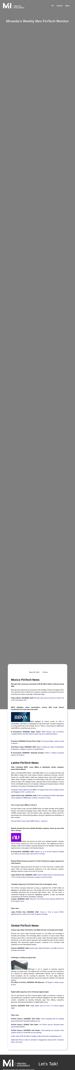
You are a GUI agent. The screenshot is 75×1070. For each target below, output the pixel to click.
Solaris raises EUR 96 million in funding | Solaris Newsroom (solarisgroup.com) (36, 1036)
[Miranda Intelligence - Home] (13, 5)
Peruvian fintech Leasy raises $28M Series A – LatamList (29, 821)
